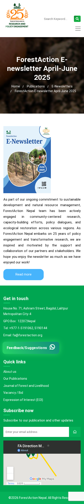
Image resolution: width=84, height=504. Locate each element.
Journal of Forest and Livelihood (26, 386)
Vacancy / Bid (13, 392)
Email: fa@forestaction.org (22, 335)
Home (15, 86)
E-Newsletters (62, 86)
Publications (36, 86)
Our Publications (15, 378)
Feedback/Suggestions (27, 347)
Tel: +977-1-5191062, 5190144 (25, 328)
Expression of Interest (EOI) (23, 400)
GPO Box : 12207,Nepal (19, 321)
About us (9, 371)
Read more (23, 274)
